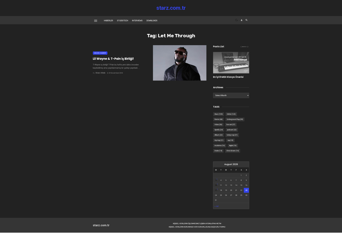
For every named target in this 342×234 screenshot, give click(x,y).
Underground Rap (235, 119)
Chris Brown (232, 151)
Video (218, 124)
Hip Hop (219, 140)
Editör (231, 114)
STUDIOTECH (122, 21)
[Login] (241, 20)
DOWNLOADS (152, 21)
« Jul (216, 206)
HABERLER (108, 21)
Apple (232, 145)
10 (216, 185)
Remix (219, 119)
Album (219, 135)
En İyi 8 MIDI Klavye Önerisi (228, 77)
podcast (231, 130)
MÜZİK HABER (100, 53)
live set (230, 124)
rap (230, 140)
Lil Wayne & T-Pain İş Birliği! (113, 59)
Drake (218, 151)
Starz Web (100, 72)
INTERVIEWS (137, 21)
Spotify (219, 130)
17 (216, 190)
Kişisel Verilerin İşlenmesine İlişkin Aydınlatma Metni (197, 224)
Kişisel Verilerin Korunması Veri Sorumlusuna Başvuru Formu (197, 227)
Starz (219, 114)
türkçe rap (232, 135)
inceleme (220, 145)
